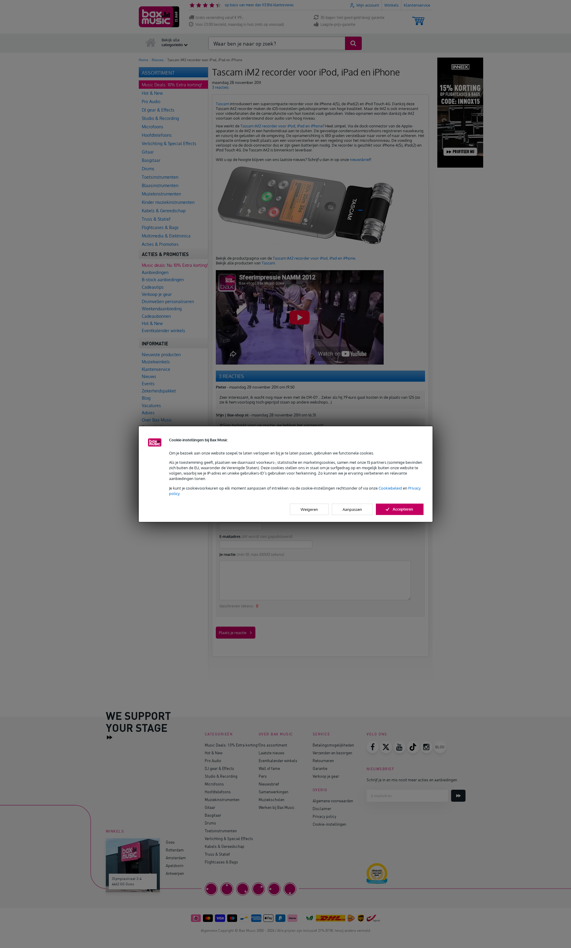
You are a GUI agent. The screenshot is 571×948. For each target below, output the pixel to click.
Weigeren (309, 509)
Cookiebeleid (390, 487)
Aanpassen (352, 509)
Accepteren (403, 509)
